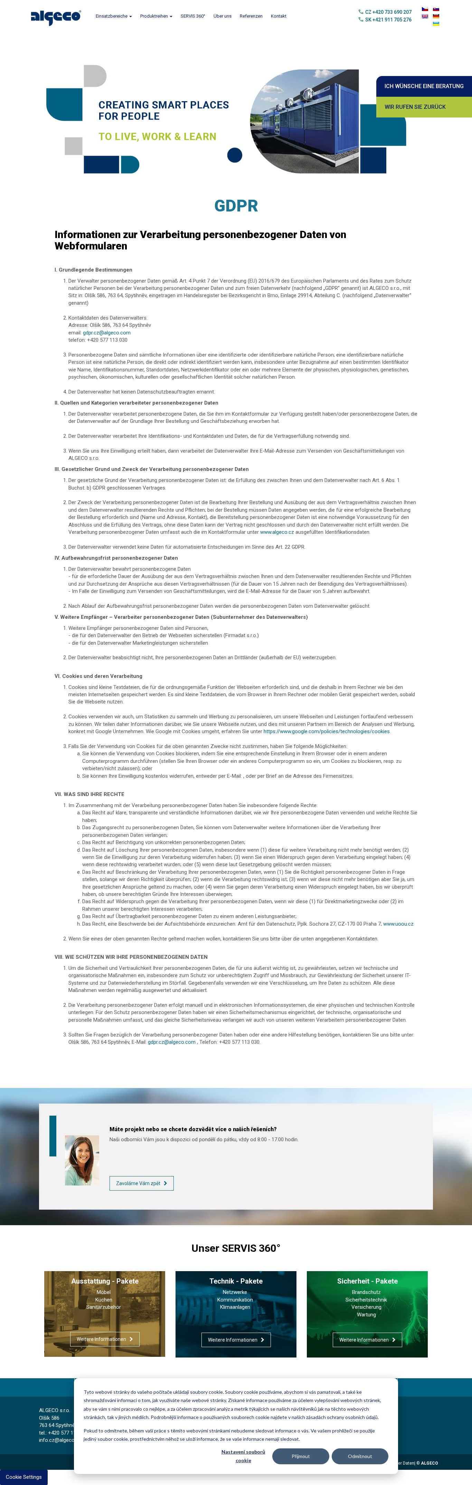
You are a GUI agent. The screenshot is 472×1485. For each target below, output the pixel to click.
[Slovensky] (436, 9)
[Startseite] (58, 16)
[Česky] (425, 9)
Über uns (223, 16)
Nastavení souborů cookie (243, 1456)
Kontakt (278, 16)
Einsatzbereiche (112, 16)
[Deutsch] (436, 16)
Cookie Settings (24, 1477)
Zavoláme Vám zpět (138, 1183)
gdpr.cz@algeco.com (107, 333)
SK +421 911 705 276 (388, 19)
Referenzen (251, 16)
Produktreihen (154, 16)
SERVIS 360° (193, 16)
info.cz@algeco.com (62, 1440)
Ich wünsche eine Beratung (424, 86)
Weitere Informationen (101, 1339)
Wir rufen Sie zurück (415, 107)
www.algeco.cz (277, 532)
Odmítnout (360, 1456)
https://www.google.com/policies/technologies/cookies (327, 731)
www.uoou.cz (398, 924)
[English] (425, 16)
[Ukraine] (436, 24)
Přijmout (301, 1456)
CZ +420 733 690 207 (388, 12)
